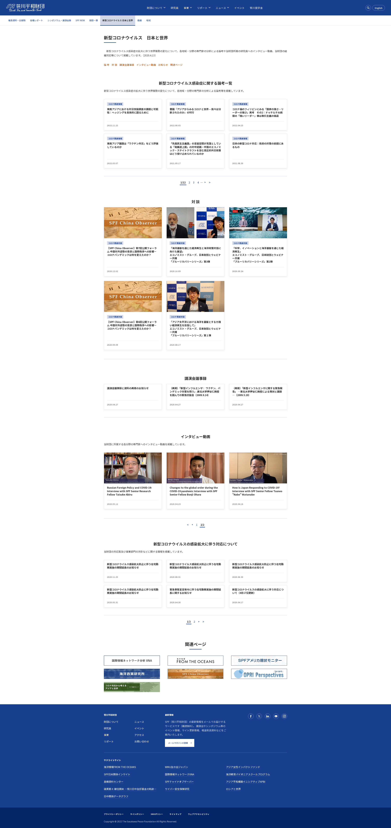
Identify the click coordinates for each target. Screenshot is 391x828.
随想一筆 (93, 20)
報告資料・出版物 (17, 20)
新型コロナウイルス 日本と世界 (117, 20)
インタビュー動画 (146, 65)
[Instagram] (284, 716)
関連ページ (176, 65)
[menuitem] (155, 7)
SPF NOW (80, 20)
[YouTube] (276, 716)
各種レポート (36, 20)
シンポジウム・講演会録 (59, 20)
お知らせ (163, 65)
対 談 (114, 65)
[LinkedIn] (267, 716)
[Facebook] (251, 716)
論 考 (106, 65)
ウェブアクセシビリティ (199, 814)
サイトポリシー (137, 814)
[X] (259, 716)
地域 (148, 20)
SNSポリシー (157, 814)
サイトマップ (175, 814)
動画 (139, 20)
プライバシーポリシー (114, 814)
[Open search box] (368, 8)
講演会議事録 (126, 65)
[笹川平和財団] (25, 8)
